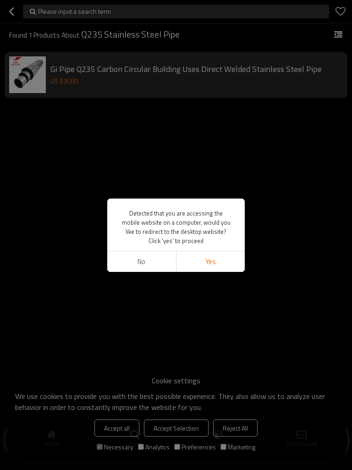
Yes (210, 261)
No (141, 261)
